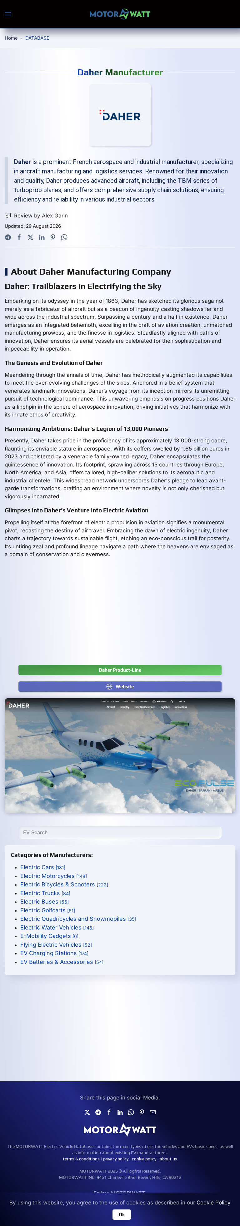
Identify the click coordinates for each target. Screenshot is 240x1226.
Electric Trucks (45, 893)
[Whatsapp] (64, 237)
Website (125, 686)
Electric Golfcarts (47, 910)
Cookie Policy (214, 1202)
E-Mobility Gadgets (49, 936)
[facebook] (109, 1112)
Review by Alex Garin (41, 215)
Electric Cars (42, 867)
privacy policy (115, 1158)
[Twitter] (30, 237)
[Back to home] (120, 14)
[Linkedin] (120, 1112)
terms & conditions (81, 1158)
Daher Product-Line (120, 670)
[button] (8, 14)
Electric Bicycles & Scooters (64, 884)
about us (168, 1158)
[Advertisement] (120, 615)
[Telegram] (8, 237)
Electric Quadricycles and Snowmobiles (78, 918)
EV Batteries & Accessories (61, 962)
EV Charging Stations (54, 953)
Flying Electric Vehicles (56, 944)
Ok (122, 1214)
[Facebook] (19, 237)
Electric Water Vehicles (57, 927)
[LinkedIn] (41, 237)
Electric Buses (44, 901)
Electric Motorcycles (53, 876)
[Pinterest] (53, 237)
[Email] (153, 1112)
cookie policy (144, 1158)
